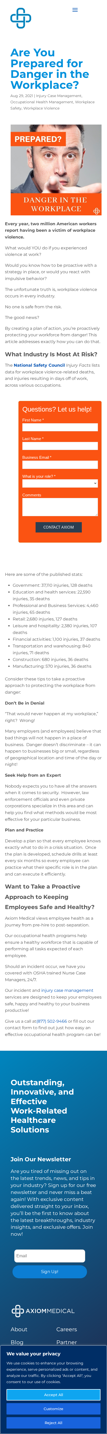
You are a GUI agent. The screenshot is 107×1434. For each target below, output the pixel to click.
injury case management (67, 990)
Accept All (53, 1394)
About (19, 1329)
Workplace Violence (41, 108)
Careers (66, 1329)
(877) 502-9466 (51, 1021)
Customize (53, 1408)
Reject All (53, 1423)
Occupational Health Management (41, 102)
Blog (17, 1342)
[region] (53, 1389)
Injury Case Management (59, 95)
